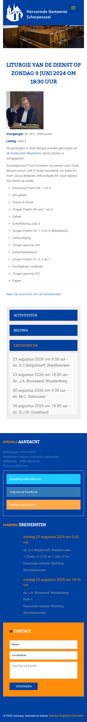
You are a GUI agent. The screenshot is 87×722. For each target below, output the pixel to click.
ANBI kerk (10, 461)
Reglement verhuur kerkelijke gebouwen (31, 457)
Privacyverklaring (15, 466)
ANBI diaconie (29, 461)
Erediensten (26, 345)
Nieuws (21, 330)
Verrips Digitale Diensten (66, 716)
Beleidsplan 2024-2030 (19, 452)
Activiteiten (25, 315)
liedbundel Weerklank (26, 153)
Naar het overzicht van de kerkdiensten (33, 294)
